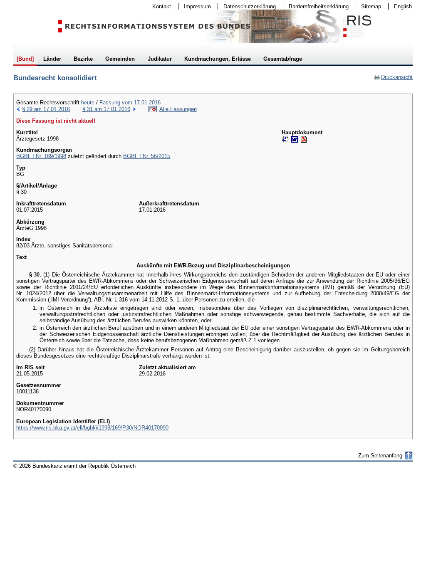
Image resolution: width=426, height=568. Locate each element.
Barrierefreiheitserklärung (316, 6)
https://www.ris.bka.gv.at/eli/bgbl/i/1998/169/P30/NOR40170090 (92, 428)
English (403, 6)
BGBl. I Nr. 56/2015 (146, 156)
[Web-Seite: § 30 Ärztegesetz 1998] (285, 139)
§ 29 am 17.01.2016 (46, 109)
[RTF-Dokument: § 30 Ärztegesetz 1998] (294, 139)
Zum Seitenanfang (380, 455)
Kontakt (159, 6)
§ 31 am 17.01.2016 (106, 109)
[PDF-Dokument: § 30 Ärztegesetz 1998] (303, 139)
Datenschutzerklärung (247, 6)
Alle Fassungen (178, 109)
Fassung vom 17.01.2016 (130, 102)
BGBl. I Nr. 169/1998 (41, 156)
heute (87, 102)
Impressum (194, 6)
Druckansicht (393, 77)
